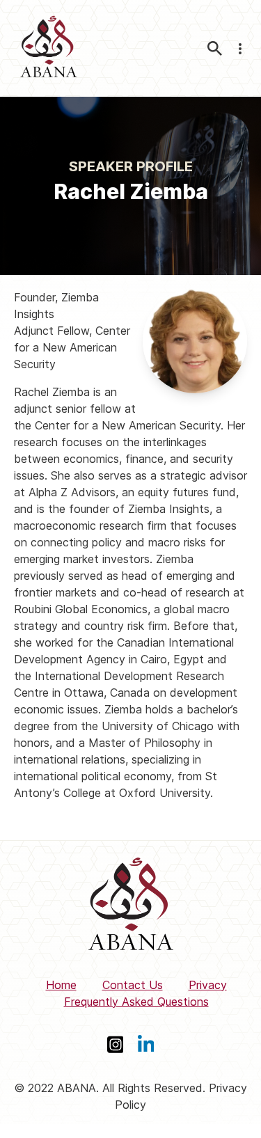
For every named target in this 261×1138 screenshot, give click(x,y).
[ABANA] (49, 48)
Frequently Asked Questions (136, 1002)
